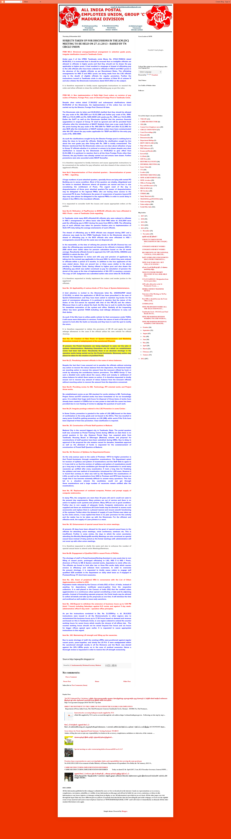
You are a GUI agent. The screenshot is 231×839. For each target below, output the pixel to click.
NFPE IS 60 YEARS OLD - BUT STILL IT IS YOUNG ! (153, 263)
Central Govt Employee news (150, 127)
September (146, 330)
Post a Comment (71, 677)
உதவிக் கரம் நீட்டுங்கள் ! (149, 236)
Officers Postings (146, 183)
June (144, 339)
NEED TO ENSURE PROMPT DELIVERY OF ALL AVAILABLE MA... (154, 274)
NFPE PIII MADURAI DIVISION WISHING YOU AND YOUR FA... (154, 318)
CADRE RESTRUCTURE (149, 122)
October (146, 327)
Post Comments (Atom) (79, 685)
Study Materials (145, 196)
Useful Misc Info (145, 207)
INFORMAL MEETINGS (148, 164)
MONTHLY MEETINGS (148, 175)
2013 (143, 228)
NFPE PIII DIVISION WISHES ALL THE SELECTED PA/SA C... (154, 308)
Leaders (143, 172)
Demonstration (145, 137)
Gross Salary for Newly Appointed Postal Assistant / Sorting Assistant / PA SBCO (91, 731)
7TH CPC (143, 119)
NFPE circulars (145, 180)
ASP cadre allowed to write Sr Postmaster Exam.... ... (152, 285)
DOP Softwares (145, 148)
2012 (143, 359)
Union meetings (145, 201)
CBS (141, 124)
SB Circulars (144, 191)
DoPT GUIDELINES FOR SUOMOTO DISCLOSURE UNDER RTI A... (155, 258)
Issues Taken (144, 167)
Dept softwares (145, 146)
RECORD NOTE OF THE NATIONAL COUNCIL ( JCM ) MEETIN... (155, 253)
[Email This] (106, 665)
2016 (143, 219)
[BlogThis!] (109, 665)
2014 (143, 225)
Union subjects (145, 204)
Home (97, 681)
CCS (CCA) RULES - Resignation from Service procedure (155, 280)
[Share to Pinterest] (115, 665)
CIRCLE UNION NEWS (148, 130)
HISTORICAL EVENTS (148, 161)
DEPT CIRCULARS (147, 143)
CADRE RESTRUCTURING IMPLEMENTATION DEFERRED (86, 767)
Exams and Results (146, 151)
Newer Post (67, 681)
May (144, 343)
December (146, 231)
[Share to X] (111, 665)
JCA (141, 170)
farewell (143, 154)
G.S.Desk (143, 156)
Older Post (127, 681)
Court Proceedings (146, 132)
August (145, 333)
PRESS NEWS (145, 188)
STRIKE (143, 193)
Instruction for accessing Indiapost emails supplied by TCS (94, 713)
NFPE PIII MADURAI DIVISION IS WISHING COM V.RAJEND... (154, 322)
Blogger (124, 811)
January (146, 355)
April (145, 346)
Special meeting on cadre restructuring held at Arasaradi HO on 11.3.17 (98, 749)
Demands (143, 135)
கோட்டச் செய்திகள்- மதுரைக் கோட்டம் (76, 725)
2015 (143, 222)
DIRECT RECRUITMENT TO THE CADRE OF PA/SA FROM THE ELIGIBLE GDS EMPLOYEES (98, 706)
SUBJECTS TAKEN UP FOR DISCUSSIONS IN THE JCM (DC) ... (154, 241)
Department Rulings (147, 140)
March (145, 349)
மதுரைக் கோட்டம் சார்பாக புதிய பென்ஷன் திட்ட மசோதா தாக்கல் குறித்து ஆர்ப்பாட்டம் (101, 774)
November (146, 234)
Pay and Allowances (147, 185)
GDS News (143, 159)
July (144, 336)
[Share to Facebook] (113, 665)
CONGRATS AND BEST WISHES (153, 246)
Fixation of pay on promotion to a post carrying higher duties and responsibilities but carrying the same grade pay (103, 761)
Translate (154, 75)
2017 (143, 216)
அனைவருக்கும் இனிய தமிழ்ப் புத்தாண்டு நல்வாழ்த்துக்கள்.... (93, 737)
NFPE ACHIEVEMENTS (148, 178)
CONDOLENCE (147, 304)
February (146, 352)
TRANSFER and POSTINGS (150, 199)
